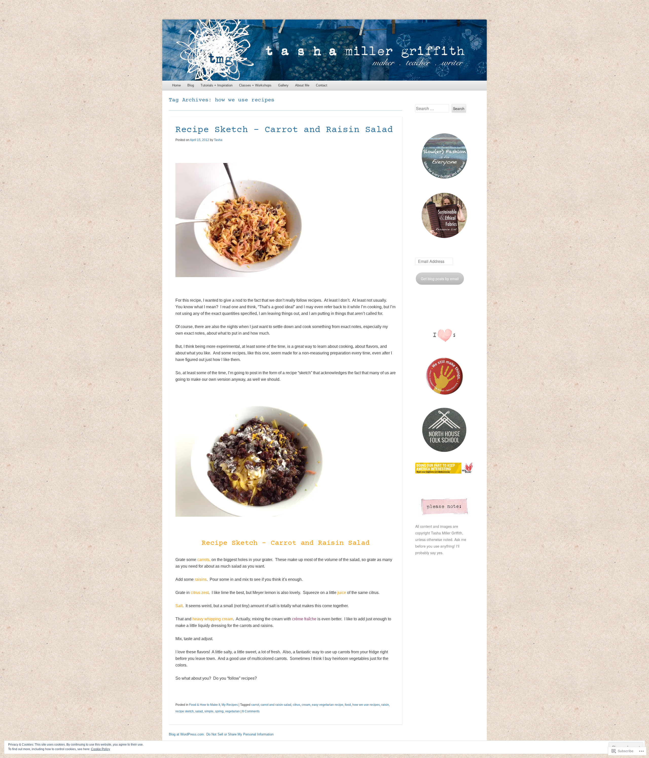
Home (176, 85)
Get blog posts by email (440, 278)
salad (199, 711)
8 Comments (251, 711)
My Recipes (230, 705)
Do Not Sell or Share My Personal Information (240, 734)
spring (219, 711)
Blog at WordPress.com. (187, 734)
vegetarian (232, 711)
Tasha (218, 140)
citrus (296, 705)
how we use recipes (366, 705)
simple (208, 711)
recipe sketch (184, 711)
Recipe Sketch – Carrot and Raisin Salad (284, 130)
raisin (385, 705)
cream (306, 705)
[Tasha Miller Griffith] (324, 50)
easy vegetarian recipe (327, 705)
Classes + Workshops (255, 85)
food (348, 705)
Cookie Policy (100, 749)
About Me (302, 85)
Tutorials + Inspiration (216, 85)
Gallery (283, 85)
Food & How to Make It (204, 705)
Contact (321, 85)
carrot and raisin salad (276, 705)
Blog (190, 85)
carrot (255, 705)
